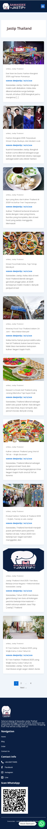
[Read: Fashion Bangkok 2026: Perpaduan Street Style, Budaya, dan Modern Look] (23, 117)
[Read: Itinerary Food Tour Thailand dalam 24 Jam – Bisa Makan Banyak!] (23, 307)
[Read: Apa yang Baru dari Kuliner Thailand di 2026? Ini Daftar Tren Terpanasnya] (23, 178)
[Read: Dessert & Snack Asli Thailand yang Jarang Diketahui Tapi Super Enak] (23, 369)
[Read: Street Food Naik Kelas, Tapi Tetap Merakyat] (23, 243)
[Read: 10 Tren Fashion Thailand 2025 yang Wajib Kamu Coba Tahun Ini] (23, 627)
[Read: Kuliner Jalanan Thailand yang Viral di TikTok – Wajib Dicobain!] (23, 430)
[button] (43, 6)
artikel (8, 69)
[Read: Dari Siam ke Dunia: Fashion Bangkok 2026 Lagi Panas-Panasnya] (23, 52)
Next (23, 687)
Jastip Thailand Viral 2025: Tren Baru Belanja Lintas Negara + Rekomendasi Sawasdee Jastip (23, 583)
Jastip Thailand (17, 69)
